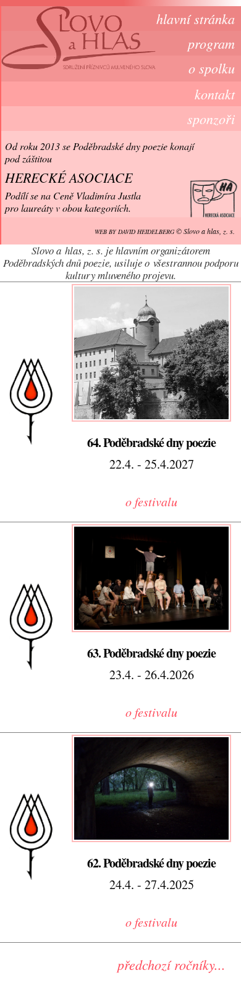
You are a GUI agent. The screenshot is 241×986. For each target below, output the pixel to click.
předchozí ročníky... (171, 964)
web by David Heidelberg (134, 231)
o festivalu (151, 501)
